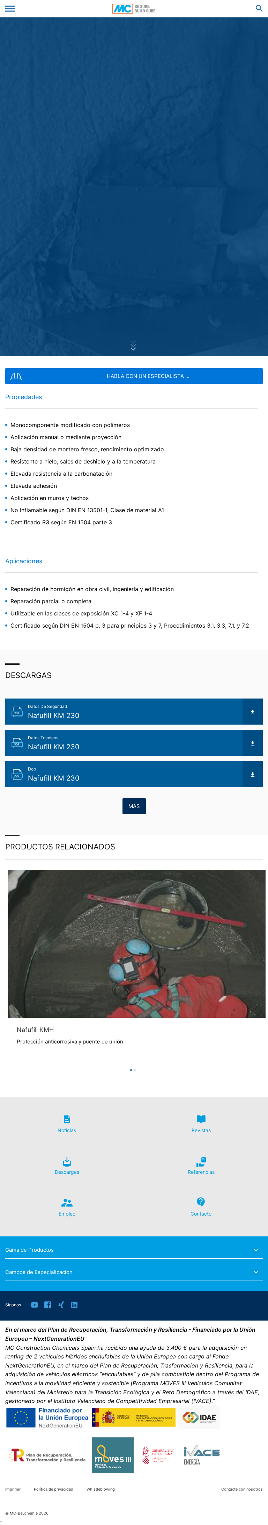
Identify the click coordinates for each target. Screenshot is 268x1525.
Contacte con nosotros (242, 1489)
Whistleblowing (101, 1489)
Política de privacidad (53, 1489)
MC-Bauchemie (134, 9)
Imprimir (13, 1489)
